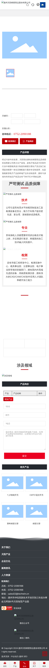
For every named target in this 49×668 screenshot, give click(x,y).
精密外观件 (16, 128)
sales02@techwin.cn (18, 593)
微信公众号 (24, 623)
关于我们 (5, 547)
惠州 (21, 656)
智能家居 (17, 121)
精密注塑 (30, 115)
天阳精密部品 (32, 121)
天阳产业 (5, 554)
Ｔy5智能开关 (13, 495)
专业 (24, 227)
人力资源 (5, 575)
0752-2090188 (22, 134)
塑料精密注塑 (12, 523)
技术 (24, 200)
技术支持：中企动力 (10, 656)
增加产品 (8, 399)
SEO (25, 656)
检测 (24, 255)
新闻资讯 (5, 568)
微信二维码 (24, 638)
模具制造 (17, 115)
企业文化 (5, 561)
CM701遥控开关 (36, 495)
